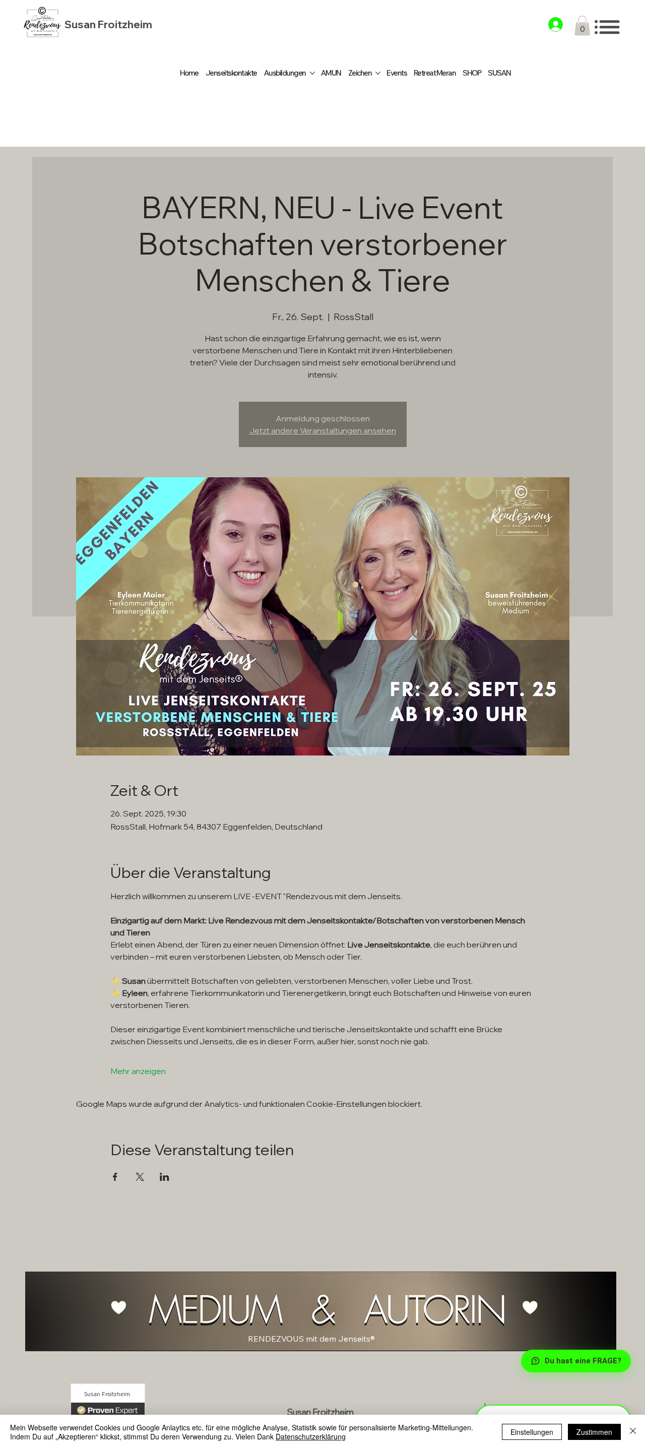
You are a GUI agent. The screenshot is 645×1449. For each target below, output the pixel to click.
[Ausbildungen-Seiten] (312, 73)
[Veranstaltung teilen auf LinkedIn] (164, 1177)
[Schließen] (633, 1432)
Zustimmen (594, 1432)
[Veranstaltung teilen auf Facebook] (115, 1177)
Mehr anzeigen (138, 1071)
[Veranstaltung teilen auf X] (140, 1177)
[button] (582, 25)
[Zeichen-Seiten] (377, 73)
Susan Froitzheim (108, 24)
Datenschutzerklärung (311, 1436)
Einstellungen (531, 1432)
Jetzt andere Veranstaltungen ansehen (322, 430)
